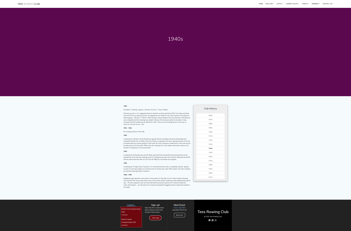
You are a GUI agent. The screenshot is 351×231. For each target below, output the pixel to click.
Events (305, 4)
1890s (210, 128)
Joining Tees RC (292, 4)
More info (179, 215)
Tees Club (29, 4)
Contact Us (327, 4)
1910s (210, 136)
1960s (210, 157)
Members (315, 4)
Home (261, 4)
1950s (210, 152)
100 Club (155, 218)
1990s (210, 169)
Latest (279, 4)
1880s (210, 124)
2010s (210, 177)
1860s (210, 115)
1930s (210, 144)
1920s (210, 140)
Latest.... (131, 205)
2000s (210, 173)
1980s (210, 165)
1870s (210, 120)
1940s (210, 148)
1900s (210, 132)
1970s (210, 161)
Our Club (269, 4)
